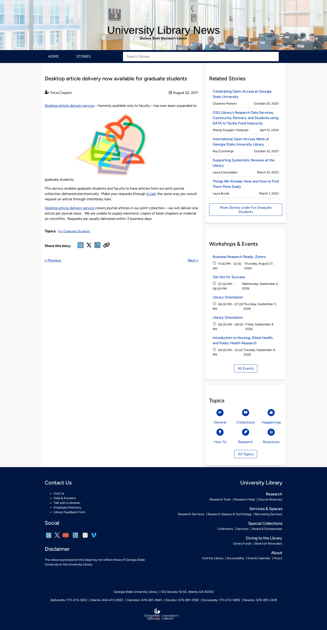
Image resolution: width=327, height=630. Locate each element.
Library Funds (242, 543)
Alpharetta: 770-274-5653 (68, 600)
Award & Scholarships (267, 529)
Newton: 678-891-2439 (260, 600)
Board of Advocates (268, 543)
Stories (84, 56)
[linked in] (97, 248)
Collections (225, 529)
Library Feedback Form (69, 512)
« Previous (53, 260)
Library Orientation (228, 297)
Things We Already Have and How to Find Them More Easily (246, 184)
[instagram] (85, 538)
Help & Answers (65, 498)
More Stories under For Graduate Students (246, 209)
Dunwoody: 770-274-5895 (221, 600)
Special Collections (265, 523)
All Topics (245, 454)
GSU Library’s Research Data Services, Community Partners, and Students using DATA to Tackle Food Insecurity (245, 117)
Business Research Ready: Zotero (239, 257)
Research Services (191, 514)
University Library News (163, 30)
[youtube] (66, 538)
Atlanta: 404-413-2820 (107, 600)
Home (53, 56)
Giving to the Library (264, 538)
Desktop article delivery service (69, 105)
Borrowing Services (268, 514)
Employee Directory (67, 507)
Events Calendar (259, 558)
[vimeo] (93, 537)
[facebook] (81, 248)
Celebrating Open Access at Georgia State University (242, 94)
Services (242, 529)
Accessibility (235, 558)
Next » (193, 260)
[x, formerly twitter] (89, 246)
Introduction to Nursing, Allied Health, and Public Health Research (243, 340)
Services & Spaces (265, 508)
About (276, 552)
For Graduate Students (74, 231)
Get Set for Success (229, 277)
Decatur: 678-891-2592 (182, 600)
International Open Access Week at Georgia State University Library (241, 141)
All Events (246, 368)
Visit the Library (212, 558)
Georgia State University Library (163, 38)
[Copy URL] (106, 245)
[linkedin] (75, 538)
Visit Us (59, 493)
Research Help (244, 499)
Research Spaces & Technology (230, 514)
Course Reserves (270, 499)
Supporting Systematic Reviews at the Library (244, 163)
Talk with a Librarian (67, 503)
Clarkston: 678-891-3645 (144, 600)
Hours (278, 558)
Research (274, 494)
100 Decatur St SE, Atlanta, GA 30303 (187, 592)
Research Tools (220, 499)
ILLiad (150, 194)
